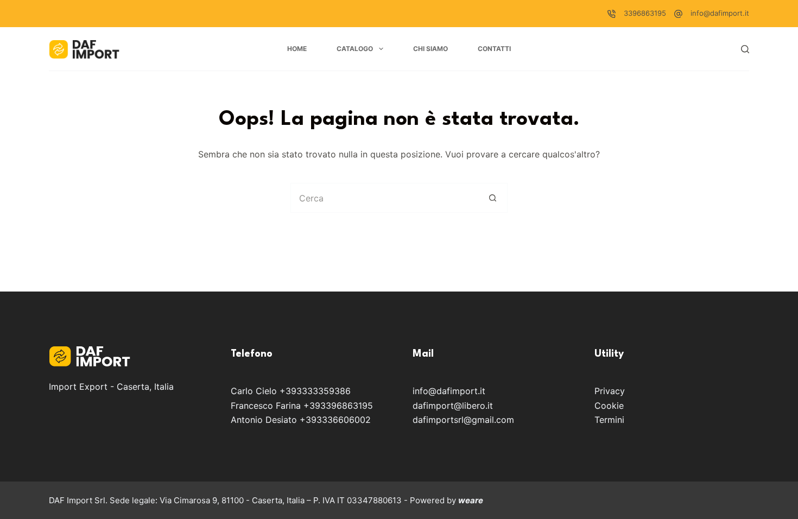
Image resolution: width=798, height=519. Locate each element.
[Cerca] (745, 49)
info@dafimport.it (720, 13)
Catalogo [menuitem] (355, 49)
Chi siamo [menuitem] (430, 49)
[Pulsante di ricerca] (493, 198)
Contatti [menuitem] (494, 49)
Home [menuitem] (297, 49)
